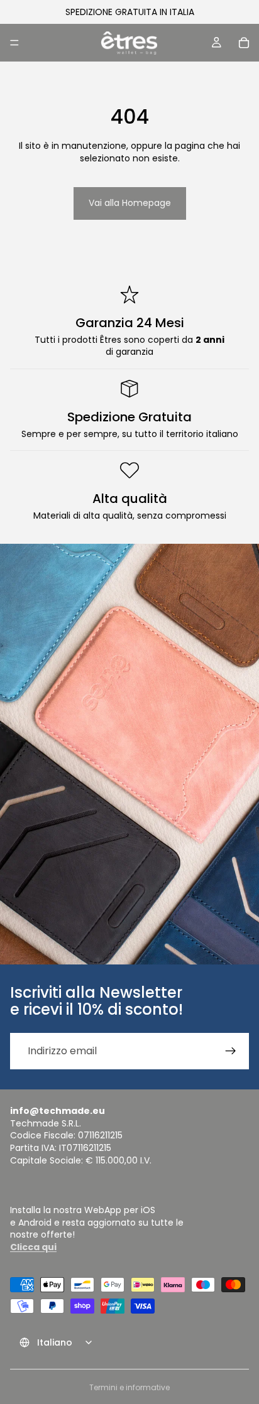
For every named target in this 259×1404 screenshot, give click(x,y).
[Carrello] (244, 43)
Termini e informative (129, 1387)
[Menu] (14, 42)
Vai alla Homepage (130, 203)
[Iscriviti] (231, 1051)
